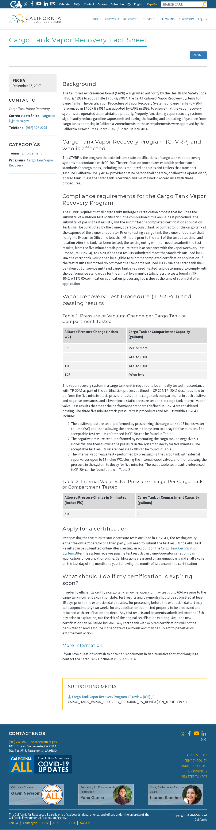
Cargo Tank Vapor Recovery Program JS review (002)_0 (113, 696)
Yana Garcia (92, 797)
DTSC (57, 823)
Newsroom (186, 19)
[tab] (129, 4)
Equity (202, 19)
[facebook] (189, 733)
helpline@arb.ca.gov (44, 742)
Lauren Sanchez (166, 797)
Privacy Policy (196, 761)
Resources (131, 19)
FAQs (77, 4)
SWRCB (85, 823)
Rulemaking (167, 19)
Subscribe (117, 4)
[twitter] (182, 733)
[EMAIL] (52, 3)
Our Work (112, 19)
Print (198, 55)
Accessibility (197, 755)
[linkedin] (203, 733)
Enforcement (32, 153)
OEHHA (70, 823)
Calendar (64, 4)
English (138, 4)
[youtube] (196, 733)
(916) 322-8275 (36, 127)
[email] (203, 739)
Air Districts (197, 771)
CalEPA (13, 823)
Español (152, 4)
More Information (82, 645)
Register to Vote (194, 777)
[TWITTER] (25, 3)
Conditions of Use (193, 766)
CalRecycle (30, 823)
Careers (102, 4)
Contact (89, 4)
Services (149, 19)
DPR (45, 823)
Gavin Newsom (25, 793)
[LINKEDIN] (46, 3)
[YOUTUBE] (39, 3)
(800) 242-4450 (18, 742)
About (96, 19)
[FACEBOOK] (32, 3)
